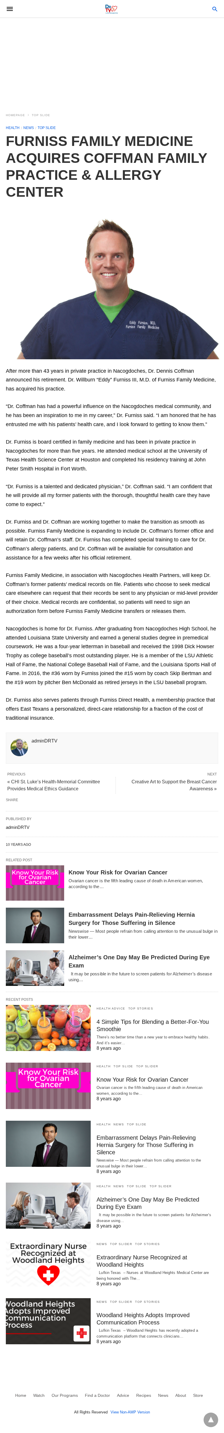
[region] (112, 62)
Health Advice (111, 1008)
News (28, 128)
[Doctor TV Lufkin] (111, 9)
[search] (214, 9)
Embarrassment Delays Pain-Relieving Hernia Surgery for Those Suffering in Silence (146, 1144)
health (13, 128)
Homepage (15, 115)
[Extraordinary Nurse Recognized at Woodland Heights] (48, 1263)
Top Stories (140, 1008)
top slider (147, 1066)
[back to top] (211, 1420)
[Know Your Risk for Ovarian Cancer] (35, 883)
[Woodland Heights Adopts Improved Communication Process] (48, 1321)
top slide (41, 115)
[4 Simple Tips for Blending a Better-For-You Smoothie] (48, 1028)
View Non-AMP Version (130, 1412)
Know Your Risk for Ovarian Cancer (118, 872)
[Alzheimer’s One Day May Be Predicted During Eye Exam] (35, 968)
